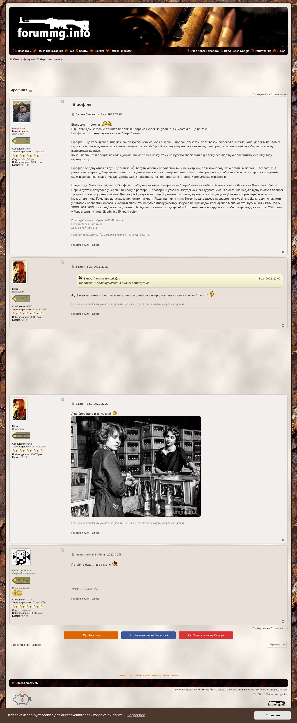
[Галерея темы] (29, 90)
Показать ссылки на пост (85, 245)
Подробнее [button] (136, 715)
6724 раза (36, 162)
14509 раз (36, 613)
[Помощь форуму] (22, 698)
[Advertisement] (148, 75)
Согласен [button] (272, 715)
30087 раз (36, 317)
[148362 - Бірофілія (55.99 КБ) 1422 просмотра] (136, 466)
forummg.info (205, 689)
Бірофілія (18, 90)
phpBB (241, 689)
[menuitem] (69, 51)
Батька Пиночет (93, 278)
